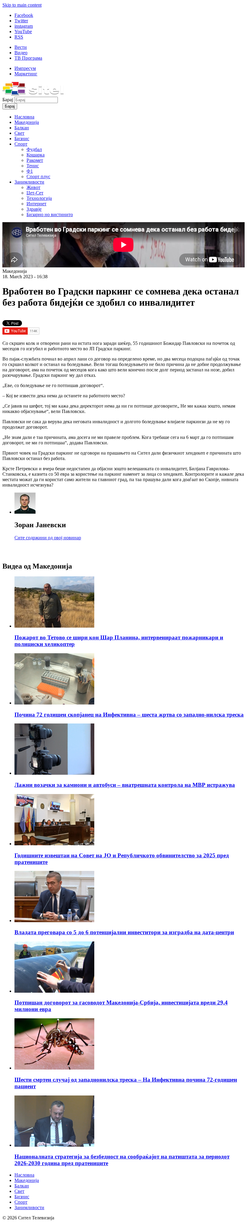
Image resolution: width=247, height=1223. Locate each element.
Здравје (34, 209)
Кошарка (36, 154)
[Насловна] (33, 93)
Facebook (23, 15)
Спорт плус (38, 176)
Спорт (20, 144)
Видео (20, 52)
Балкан (21, 127)
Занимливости (29, 181)
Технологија (39, 198)
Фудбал (34, 149)
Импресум (25, 68)
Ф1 (30, 171)
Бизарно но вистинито (50, 214)
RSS (18, 36)
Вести (20, 47)
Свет (19, 133)
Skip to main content (22, 5)
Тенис (33, 165)
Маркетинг (25, 73)
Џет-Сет (35, 192)
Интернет (36, 203)
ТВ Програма (28, 58)
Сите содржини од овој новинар (47, 537)
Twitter (21, 20)
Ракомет (35, 160)
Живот (33, 187)
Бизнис (21, 138)
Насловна (24, 116)
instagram (23, 26)
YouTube (23, 31)
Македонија (26, 122)
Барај (8, 99)
